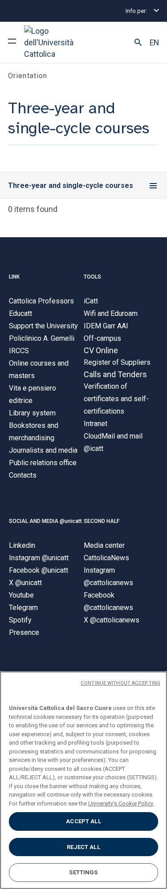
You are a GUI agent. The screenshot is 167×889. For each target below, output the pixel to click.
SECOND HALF (101, 521)
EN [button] (154, 42)
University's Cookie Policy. (121, 803)
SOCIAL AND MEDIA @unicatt (45, 521)
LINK (14, 277)
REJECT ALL (83, 847)
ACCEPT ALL (83, 821)
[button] (138, 42)
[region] (83, 780)
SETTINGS (83, 872)
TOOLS (92, 277)
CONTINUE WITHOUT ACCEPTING (120, 683)
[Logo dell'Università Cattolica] (57, 42)
